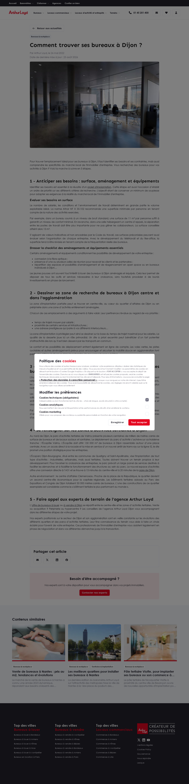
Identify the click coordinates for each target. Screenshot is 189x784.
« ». (68, 379)
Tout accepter (139, 422)
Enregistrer (117, 422)
